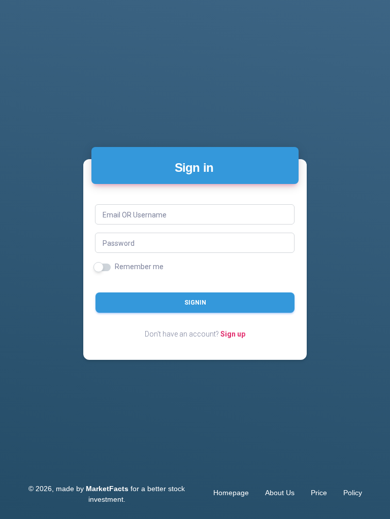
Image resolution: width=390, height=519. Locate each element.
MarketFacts (107, 489)
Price (319, 493)
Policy (352, 493)
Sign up (232, 334)
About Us (280, 493)
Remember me (139, 267)
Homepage (231, 493)
